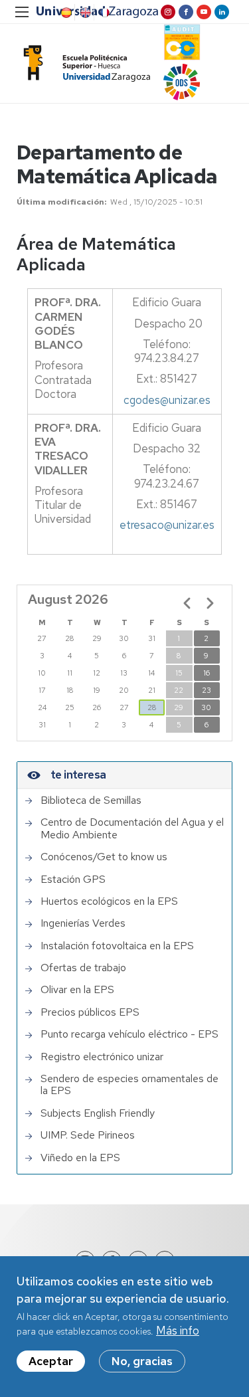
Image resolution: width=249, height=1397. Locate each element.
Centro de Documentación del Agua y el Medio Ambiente (132, 828)
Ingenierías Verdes (83, 923)
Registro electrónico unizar (102, 1057)
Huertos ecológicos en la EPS (109, 901)
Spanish (65, 12)
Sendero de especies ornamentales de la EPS (129, 1085)
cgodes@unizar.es (167, 400)
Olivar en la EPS (77, 990)
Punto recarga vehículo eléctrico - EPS (129, 1034)
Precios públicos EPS (90, 1012)
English (84, 12)
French (103, 12)
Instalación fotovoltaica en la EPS (117, 946)
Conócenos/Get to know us (104, 857)
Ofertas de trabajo (83, 968)
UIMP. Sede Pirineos (88, 1135)
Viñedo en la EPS (80, 1158)
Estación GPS (73, 879)
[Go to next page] (210, 603)
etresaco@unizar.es (167, 524)
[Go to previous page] (187, 603)
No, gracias (142, 1361)
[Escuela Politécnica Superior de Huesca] (83, 63)
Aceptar (51, 1361)
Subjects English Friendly (98, 1113)
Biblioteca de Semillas (91, 800)
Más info (177, 1330)
